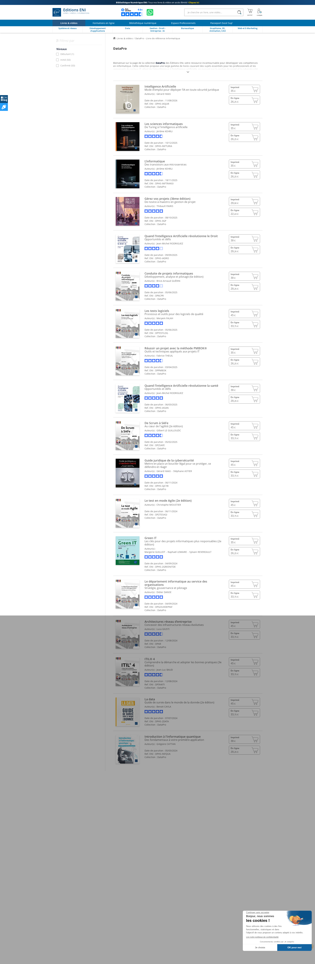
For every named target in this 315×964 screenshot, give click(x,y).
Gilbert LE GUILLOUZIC (169, 430)
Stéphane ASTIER (182, 471)
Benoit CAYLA (164, 706)
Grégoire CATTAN (166, 744)
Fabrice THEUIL (165, 355)
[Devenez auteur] (4, 107)
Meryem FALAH (165, 318)
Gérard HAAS (164, 93)
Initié (65, 59)
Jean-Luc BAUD (165, 669)
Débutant (67, 54)
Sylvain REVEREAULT (200, 552)
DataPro (161, 107)
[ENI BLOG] (4, 99)
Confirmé (67, 65)
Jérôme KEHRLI (165, 131)
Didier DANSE (164, 592)
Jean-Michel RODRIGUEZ (170, 243)
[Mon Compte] (259, 12)
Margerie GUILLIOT (155, 552)
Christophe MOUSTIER (169, 504)
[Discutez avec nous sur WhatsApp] (150, 12)
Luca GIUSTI (163, 629)
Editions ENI (76, 11)
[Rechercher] (239, 12)
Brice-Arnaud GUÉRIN (168, 280)
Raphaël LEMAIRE (177, 552)
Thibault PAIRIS (165, 206)
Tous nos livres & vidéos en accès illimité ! (157, 2)
